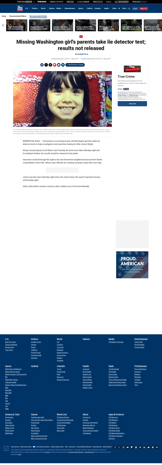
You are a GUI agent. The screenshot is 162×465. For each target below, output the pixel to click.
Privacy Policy (122, 95)
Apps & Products (116, 414)
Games (34, 414)
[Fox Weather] (98, 2)
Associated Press (81, 54)
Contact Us (72, 446)
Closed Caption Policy (57, 446)
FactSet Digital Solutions (76, 452)
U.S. (27, 8)
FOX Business (140, 366)
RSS (144, 447)
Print (59, 65)
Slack (140, 447)
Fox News (20, 8)
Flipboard (54, 65)
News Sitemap (97, 446)
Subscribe (132, 104)
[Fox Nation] (70, 2)
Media (59, 8)
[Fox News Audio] (83, 1)
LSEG (19, 454)
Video (114, 8)
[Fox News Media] (42, 2)
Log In (135, 8)
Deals (111, 366)
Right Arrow (158, 25)
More (124, 8)
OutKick (89, 8)
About (85, 414)
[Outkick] (108, 2)
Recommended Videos (17, 16)
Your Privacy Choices (42, 446)
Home (4, 16)
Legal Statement (89, 452)
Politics (35, 8)
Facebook (42, 65)
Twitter (46, 65)
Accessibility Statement (84, 446)
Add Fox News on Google (75, 65)
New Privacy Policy (26, 446)
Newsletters (148, 447)
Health (106, 8)
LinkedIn (136, 447)
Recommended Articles (38, 16)
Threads (50, 65)
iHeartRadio (157, 447)
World (43, 8)
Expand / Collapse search (129, 8)
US (81, 36)
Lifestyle (97, 8)
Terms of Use (133, 95)
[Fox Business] (56, 1)
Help (66, 446)
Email (63, 65)
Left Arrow (3, 25)
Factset (47, 452)
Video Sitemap (107, 446)
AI (119, 8)
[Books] (139, 2)
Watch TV (143, 8)
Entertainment (70, 8)
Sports (80, 8)
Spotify (152, 447)
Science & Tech (12, 414)
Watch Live (62, 414)
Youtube (127, 447)
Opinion (51, 8)
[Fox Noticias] (121, 2)
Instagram (123, 447)
